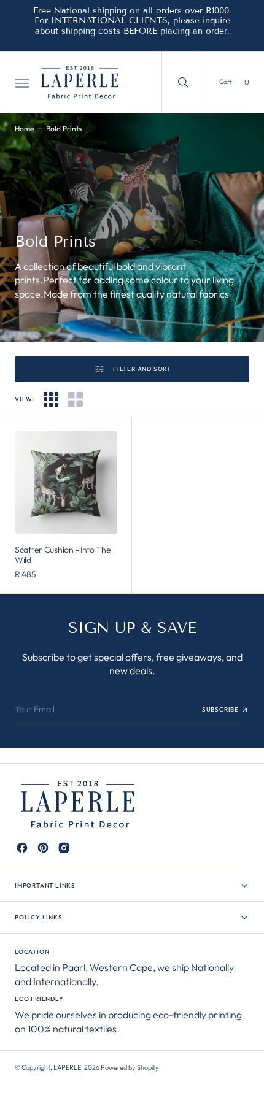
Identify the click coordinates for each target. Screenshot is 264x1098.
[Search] (183, 82)
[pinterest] (43, 847)
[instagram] (63, 847)
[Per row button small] (75, 399)
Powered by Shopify (130, 1067)
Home (24, 128)
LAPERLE (67, 1067)
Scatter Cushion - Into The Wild (63, 555)
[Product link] (66, 482)
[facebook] (22, 847)
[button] (21, 82)
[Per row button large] (51, 399)
